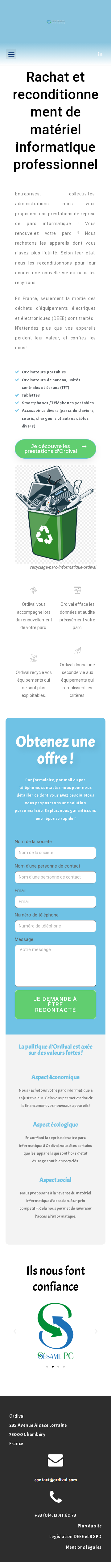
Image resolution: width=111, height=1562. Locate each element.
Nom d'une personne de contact (47, 866)
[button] (11, 54)
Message (24, 939)
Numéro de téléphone (37, 915)
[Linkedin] (100, 54)
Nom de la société (33, 841)
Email (20, 890)
